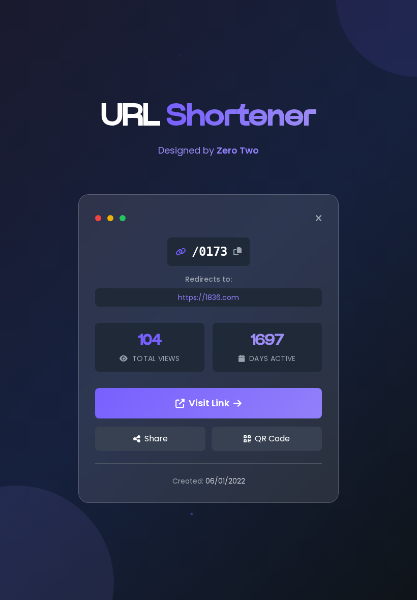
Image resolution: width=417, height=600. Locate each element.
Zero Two (238, 150)
